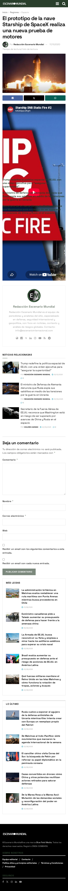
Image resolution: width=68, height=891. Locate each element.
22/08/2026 (28, 690)
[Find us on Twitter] (7, 882)
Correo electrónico (14, 515)
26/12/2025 (58, 374)
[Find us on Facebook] (3, 882)
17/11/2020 (55, 44)
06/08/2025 (28, 628)
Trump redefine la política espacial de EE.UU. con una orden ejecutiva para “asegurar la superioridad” (31, 183)
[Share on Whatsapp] (55, 98)
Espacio (25, 12)
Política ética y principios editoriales (19, 863)
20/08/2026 (28, 648)
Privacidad (10, 866)
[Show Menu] (57, 3)
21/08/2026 (28, 607)
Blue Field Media (44, 842)
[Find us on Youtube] (20, 882)
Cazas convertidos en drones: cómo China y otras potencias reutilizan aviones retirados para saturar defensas (42, 779)
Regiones (14, 12)
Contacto (26, 859)
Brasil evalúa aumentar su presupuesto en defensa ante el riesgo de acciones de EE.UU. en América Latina (40, 660)
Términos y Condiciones (52, 863)
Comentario (10, 459)
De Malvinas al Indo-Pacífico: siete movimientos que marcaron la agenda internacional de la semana (41, 739)
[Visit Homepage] (14, 3)
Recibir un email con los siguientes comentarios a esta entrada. (33, 551)
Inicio (4, 12)
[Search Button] (64, 3)
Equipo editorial (9, 859)
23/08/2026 (28, 729)
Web (4, 530)
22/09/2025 (46, 427)
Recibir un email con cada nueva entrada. (26, 563)
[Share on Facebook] (12, 98)
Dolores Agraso (31, 427)
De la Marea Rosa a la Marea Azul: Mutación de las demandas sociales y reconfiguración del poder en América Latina (42, 799)
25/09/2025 (58, 399)
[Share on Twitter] (34, 98)
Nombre (8, 501)
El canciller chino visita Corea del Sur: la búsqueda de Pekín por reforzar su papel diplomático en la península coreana (41, 758)
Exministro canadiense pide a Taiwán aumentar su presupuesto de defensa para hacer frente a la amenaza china (40, 618)
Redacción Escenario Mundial (29, 44)
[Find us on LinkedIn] (16, 882)
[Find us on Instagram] (12, 882)
